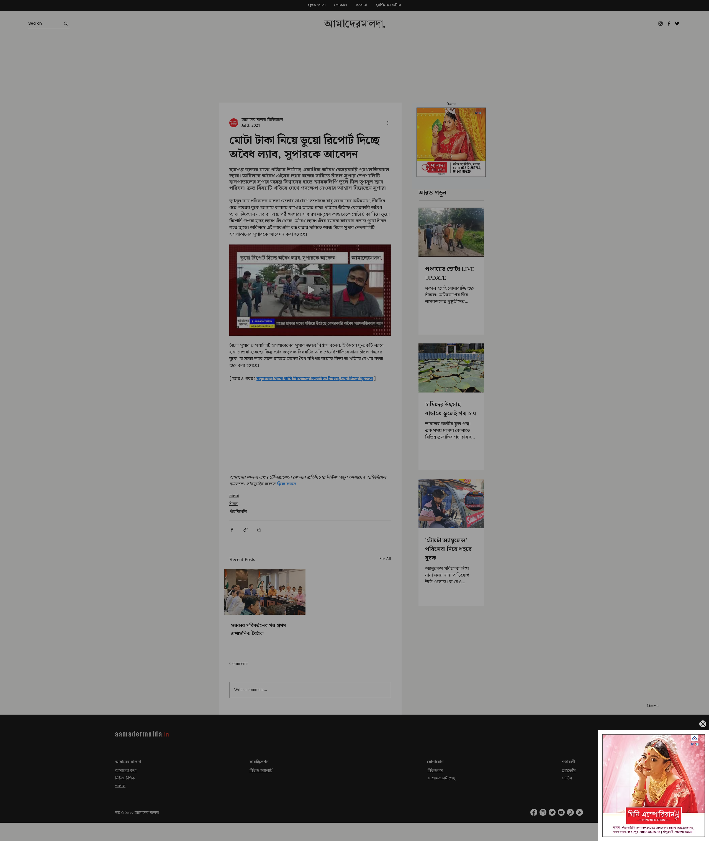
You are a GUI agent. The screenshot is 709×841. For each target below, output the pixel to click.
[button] (702, 723)
